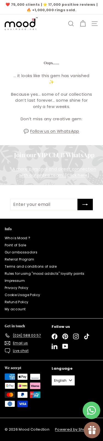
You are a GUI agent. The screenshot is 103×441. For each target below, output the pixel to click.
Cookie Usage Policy (22, 295)
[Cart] (82, 24)
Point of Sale (15, 245)
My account (15, 309)
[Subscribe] (85, 204)
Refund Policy (16, 302)
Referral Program (19, 259)
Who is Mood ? (17, 238)
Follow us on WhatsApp (54, 131)
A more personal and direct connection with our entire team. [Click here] (54, 172)
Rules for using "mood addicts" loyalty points (45, 273)
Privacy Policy (17, 287)
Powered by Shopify (73, 429)
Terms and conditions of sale (31, 266)
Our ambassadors (21, 252)
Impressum (15, 280)
